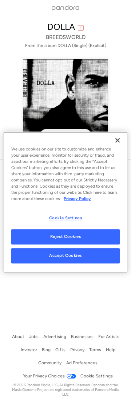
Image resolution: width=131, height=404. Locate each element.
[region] (65, 202)
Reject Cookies (65, 236)
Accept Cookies (65, 255)
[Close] (118, 140)
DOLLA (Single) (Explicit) (81, 45)
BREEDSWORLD (66, 37)
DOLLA (61, 26)
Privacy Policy (77, 198)
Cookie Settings (65, 217)
